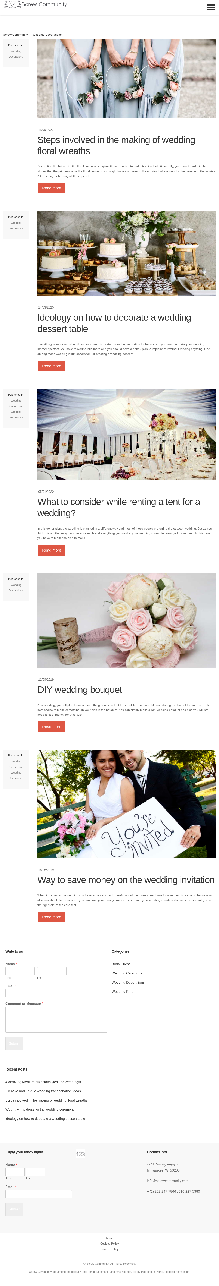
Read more (51, 188)
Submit (14, 1043)
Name (11, 964)
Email (10, 986)
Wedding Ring (122, 991)
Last (40, 977)
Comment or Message (24, 1003)
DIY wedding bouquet (79, 689)
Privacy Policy (109, 1249)
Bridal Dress (121, 964)
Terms (109, 1238)
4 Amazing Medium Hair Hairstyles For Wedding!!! (43, 1082)
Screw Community (15, 34)
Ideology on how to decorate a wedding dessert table (45, 1119)
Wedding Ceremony (127, 973)
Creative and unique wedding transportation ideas (43, 1091)
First (8, 977)
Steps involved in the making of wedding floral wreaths (46, 1100)
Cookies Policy (109, 1243)
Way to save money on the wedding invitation (126, 880)
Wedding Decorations (47, 34)
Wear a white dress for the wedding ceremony (39, 1109)
